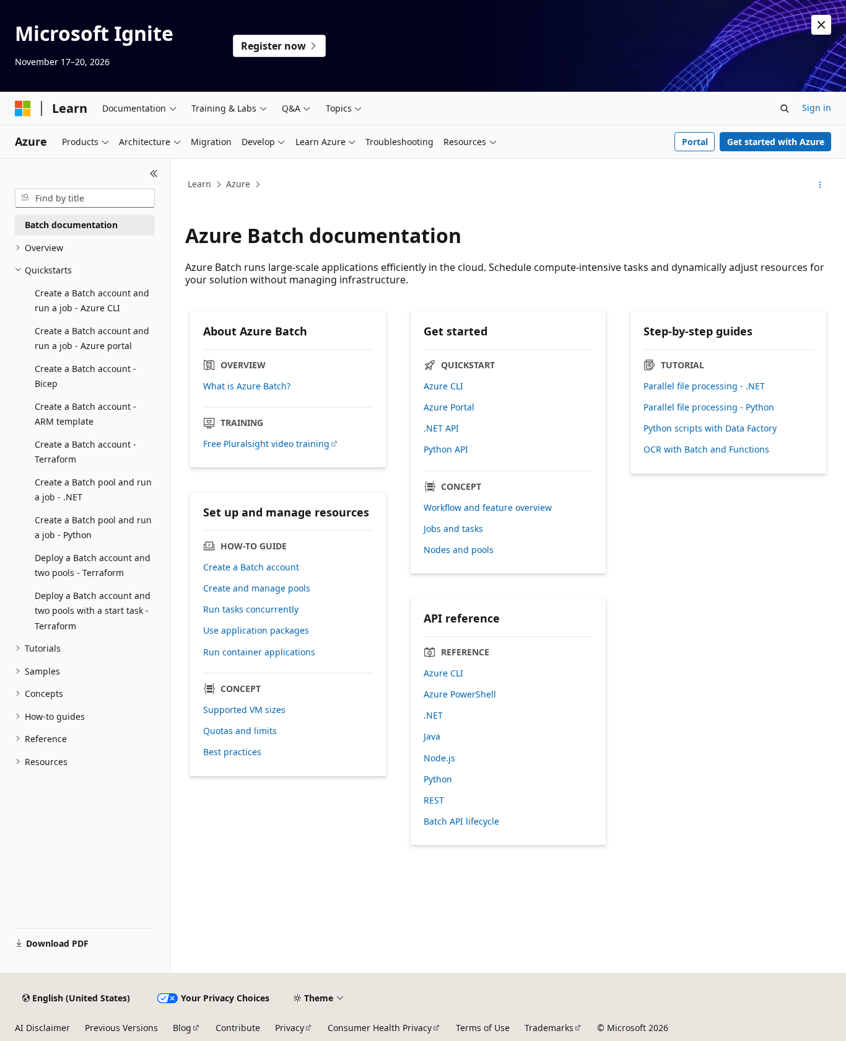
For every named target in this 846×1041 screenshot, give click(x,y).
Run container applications (259, 652)
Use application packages (256, 630)
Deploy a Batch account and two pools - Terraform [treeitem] (92, 565)
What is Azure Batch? (246, 386)
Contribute (238, 1028)
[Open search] (784, 108)
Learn (199, 184)
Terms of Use (483, 1028)
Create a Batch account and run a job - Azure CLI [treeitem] (92, 300)
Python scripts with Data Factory (710, 428)
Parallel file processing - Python (708, 407)
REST (434, 800)
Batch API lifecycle (461, 821)
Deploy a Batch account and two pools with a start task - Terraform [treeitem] (92, 611)
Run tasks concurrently (251, 609)
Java (432, 736)
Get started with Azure (775, 142)
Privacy (289, 1028)
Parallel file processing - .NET (704, 386)
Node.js (439, 758)
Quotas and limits (240, 731)
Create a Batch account (251, 567)
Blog (182, 1028)
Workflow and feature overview (488, 507)
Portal (695, 142)
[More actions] (820, 185)
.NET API (441, 428)
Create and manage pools (256, 588)
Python (438, 779)
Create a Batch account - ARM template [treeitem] (85, 414)
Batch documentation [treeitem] (71, 225)
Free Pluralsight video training (266, 444)
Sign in (816, 107)
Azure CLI (443, 386)
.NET (433, 715)
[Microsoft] (23, 108)
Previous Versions (121, 1028)
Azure (238, 184)
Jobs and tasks (453, 528)
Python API (446, 449)
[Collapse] (154, 174)
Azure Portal (449, 407)
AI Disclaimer (42, 1028)
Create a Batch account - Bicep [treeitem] (85, 376)
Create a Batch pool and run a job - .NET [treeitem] (93, 489)
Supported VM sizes (244, 709)
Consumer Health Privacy (380, 1028)
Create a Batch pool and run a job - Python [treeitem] (93, 527)
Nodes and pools (459, 550)
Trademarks (549, 1028)
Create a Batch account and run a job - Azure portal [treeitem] (92, 338)
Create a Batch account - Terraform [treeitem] (85, 452)
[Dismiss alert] (821, 25)
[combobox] (85, 198)
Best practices (232, 752)
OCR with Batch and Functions (706, 449)
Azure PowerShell (460, 694)
